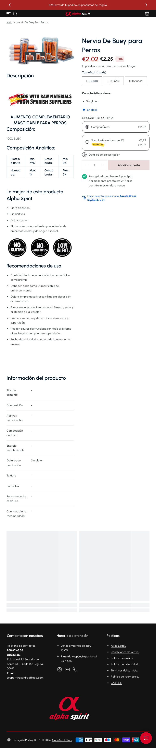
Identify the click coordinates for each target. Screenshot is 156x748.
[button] (15, 13)
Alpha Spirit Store (62, 740)
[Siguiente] (146, 5)
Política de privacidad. (125, 664)
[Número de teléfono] (75, 669)
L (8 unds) (113, 81)
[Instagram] (59, 669)
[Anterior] (9, 5)
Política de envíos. (122, 658)
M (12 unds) (136, 81)
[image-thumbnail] (30, 57)
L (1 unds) (92, 81)
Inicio (9, 22)
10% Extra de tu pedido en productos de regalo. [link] (103, 5)
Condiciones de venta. (125, 652)
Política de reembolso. (125, 676)
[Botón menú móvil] (8, 13)
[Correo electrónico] (67, 669)
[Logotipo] (78, 14)
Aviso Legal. (118, 645)
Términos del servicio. (124, 670)
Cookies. (116, 683)
